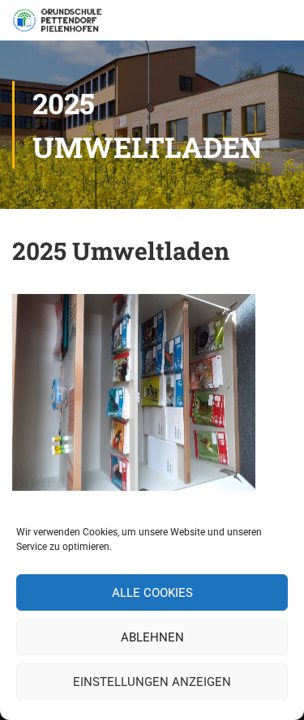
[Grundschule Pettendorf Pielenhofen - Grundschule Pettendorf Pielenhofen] (58, 24)
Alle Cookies (152, 593)
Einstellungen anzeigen (152, 682)
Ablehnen (152, 637)
